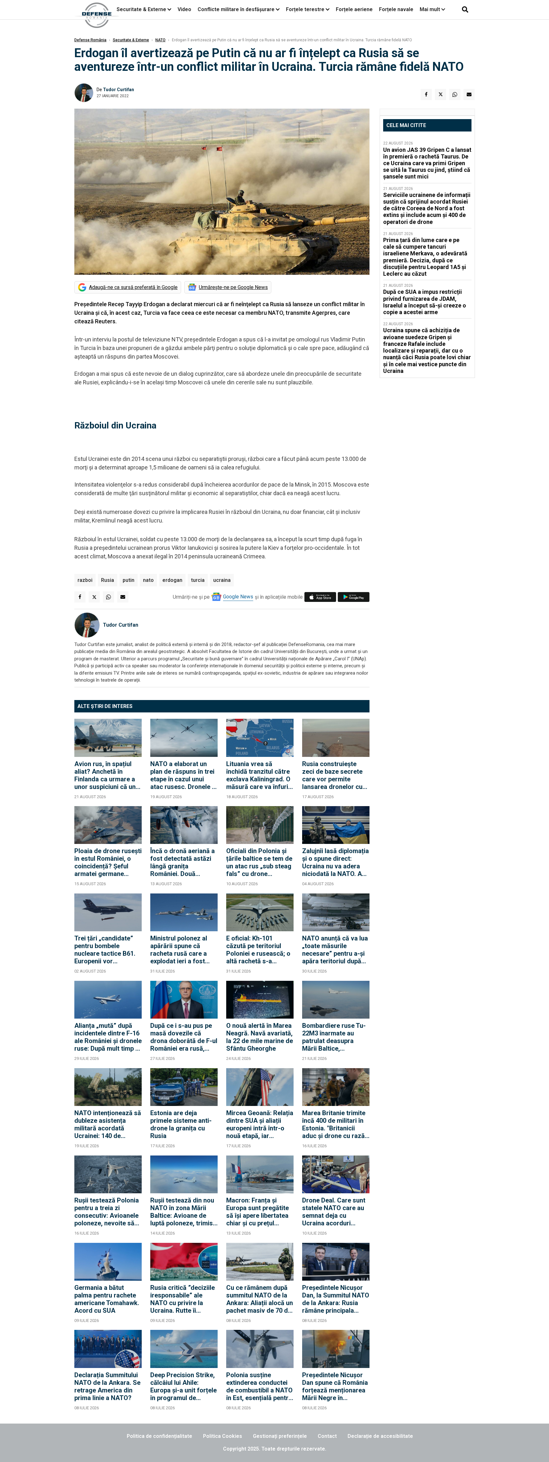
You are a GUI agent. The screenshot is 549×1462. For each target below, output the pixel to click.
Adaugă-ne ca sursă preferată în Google (133, 287)
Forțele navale (396, 9)
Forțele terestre (305, 9)
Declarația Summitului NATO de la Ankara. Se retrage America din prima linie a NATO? (107, 1386)
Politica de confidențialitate (159, 1436)
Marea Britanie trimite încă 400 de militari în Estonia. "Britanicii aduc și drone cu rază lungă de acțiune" (333, 1124)
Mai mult (430, 9)
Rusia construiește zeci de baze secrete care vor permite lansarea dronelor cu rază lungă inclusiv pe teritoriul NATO (333, 775)
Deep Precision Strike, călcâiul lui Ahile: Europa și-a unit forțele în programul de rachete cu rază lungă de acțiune (183, 1386)
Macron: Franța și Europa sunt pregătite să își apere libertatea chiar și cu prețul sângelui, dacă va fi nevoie (257, 1211)
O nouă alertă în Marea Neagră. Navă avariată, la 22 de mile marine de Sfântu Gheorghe (259, 1037)
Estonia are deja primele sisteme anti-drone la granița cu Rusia (181, 1124)
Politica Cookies (222, 1436)
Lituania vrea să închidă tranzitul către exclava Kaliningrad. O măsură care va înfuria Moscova (259, 775)
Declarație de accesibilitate (380, 1436)
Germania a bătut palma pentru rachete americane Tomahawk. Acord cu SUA (106, 1299)
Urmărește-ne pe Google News (233, 287)
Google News (238, 597)
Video (184, 9)
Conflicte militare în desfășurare (236, 9)
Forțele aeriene (354, 9)
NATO (160, 40)
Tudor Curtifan (118, 89)
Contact (327, 1436)
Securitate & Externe (141, 9)
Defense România (90, 40)
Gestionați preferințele (280, 1436)
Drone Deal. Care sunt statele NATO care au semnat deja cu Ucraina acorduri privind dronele (333, 1211)
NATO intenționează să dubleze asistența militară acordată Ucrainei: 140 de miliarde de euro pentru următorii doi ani (107, 1124)
